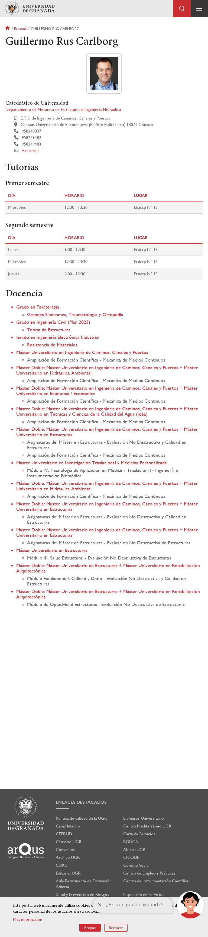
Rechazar (116, 927)
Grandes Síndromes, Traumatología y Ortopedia (75, 314)
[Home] (29, 9)
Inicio (8, 28)
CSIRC (61, 865)
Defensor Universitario (143, 818)
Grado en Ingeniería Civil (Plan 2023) (53, 322)
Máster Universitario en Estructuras (51, 550)
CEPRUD (64, 833)
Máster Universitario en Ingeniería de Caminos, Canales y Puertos (82, 352)
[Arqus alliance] (26, 851)
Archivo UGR (68, 857)
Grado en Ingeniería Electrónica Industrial (57, 337)
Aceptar (90, 927)
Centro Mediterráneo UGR (147, 826)
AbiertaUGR (134, 849)
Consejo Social (136, 865)
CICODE (131, 857)
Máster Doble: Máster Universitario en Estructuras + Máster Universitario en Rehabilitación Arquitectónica (108, 568)
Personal (20, 29)
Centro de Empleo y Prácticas (149, 873)
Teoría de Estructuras (48, 329)
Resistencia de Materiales (52, 344)
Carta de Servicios (139, 833)
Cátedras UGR (69, 841)
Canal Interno (68, 826)
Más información (27, 919)
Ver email (30, 150)
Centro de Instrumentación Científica (156, 880)
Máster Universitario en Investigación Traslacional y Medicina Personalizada (91, 462)
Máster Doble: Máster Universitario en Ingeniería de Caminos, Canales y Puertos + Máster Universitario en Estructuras (107, 431)
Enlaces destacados (81, 802)
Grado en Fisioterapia (37, 307)
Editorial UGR (68, 873)
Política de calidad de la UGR (81, 818)
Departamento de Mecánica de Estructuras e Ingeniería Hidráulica (63, 109)
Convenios (65, 849)
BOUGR (130, 841)
